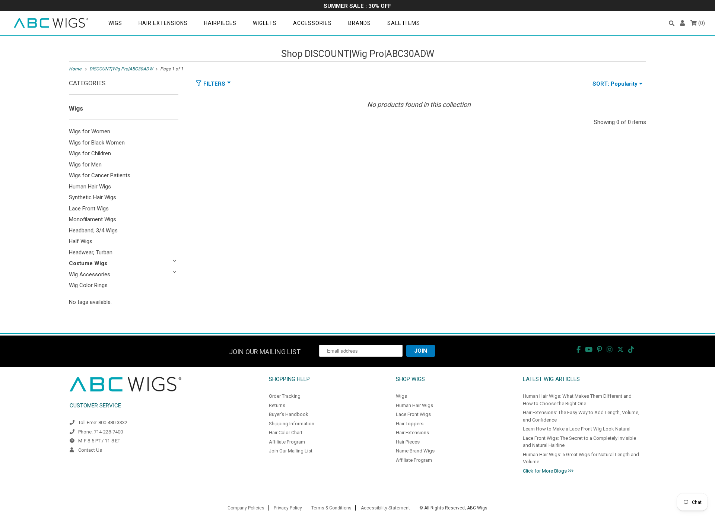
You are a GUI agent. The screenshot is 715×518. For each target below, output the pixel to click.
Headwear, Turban (90, 252)
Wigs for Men (85, 164)
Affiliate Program (287, 442)
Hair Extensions (163, 23)
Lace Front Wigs (89, 208)
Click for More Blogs (545, 471)
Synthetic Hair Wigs (92, 197)
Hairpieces (220, 23)
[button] (671, 23)
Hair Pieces (408, 442)
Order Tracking (285, 396)
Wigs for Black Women (97, 142)
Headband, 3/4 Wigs (93, 230)
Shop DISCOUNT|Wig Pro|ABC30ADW (357, 53)
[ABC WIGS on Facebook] (578, 349)
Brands (359, 23)
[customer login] (682, 23)
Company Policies (246, 508)
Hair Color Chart (285, 432)
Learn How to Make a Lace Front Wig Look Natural (576, 429)
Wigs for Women (89, 131)
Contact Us (90, 450)
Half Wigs (80, 241)
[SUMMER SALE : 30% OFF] (357, 6)
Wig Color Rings (88, 285)
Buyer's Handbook (288, 414)
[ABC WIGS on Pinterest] (600, 349)
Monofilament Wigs (92, 219)
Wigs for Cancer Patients (99, 175)
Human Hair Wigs (90, 186)
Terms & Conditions (331, 508)
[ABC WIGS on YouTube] (589, 349)
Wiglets (265, 23)
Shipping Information (291, 423)
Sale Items (403, 23)
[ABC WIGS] (51, 23)
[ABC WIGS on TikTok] (631, 349)
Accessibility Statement (385, 508)
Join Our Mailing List (290, 451)
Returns (277, 405)
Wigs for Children (90, 153)
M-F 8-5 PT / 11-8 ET (99, 441)
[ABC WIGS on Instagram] (609, 349)
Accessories (312, 23)
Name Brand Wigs (415, 451)
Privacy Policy (288, 508)
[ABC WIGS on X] (620, 349)
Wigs (115, 23)
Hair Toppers (409, 423)
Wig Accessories (89, 274)
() (701, 23)
